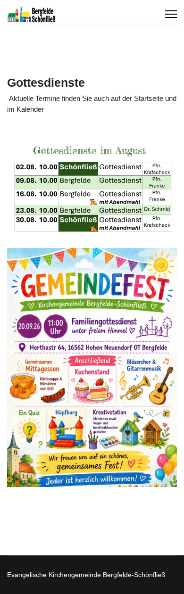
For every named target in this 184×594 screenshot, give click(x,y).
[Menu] (171, 14)
